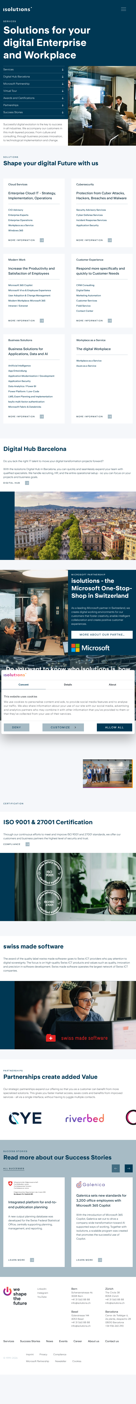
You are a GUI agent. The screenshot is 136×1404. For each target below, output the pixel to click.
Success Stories (30, 1341)
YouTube (42, 1297)
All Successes (13, 1168)
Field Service (83, 305)
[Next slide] (129, 776)
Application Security (87, 225)
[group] (24, 1118)
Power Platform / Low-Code (23, 391)
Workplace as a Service (21, 225)
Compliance (12, 844)
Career (77, 1341)
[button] (34, 771)
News (49, 1341)
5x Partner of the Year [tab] (16, 782)
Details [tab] (68, 684)
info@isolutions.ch (81, 1303)
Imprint (30, 1354)
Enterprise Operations (20, 220)
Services (8, 1341)
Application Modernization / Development (31, 376)
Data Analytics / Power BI (22, 386)
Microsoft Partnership (37, 1361)
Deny (16, 727)
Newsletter (60, 1361)
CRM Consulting (85, 285)
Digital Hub (11, 483)
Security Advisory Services (91, 210)
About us (93, 1341)
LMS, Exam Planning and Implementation (30, 396)
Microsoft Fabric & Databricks (24, 406)
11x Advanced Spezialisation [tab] (20, 777)
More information (21, 240)
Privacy (43, 1354)
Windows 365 (15, 230)
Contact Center (84, 311)
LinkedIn (41, 1289)
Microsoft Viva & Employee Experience (29, 290)
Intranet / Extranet (18, 305)
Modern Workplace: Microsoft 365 (26, 300)
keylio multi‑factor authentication (26, 401)
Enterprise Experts (18, 215)
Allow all (114, 727)
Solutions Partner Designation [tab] (22, 771)
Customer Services (86, 300)
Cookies (76, 1361)
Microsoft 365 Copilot (20, 285)
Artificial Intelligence (19, 365)
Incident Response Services (91, 220)
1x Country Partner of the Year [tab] (21, 788)
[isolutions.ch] (62, 9)
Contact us (112, 1341)
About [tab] (112, 684)
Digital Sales (83, 290)
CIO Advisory (15, 210)
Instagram (42, 1293)
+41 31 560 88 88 (80, 1299)
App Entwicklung (17, 370)
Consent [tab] (24, 684)
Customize (60, 727)
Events (63, 1341)
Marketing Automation (88, 295)
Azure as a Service (86, 365)
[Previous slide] (116, 1168)
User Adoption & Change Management (29, 295)
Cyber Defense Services (89, 215)
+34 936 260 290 (114, 1326)
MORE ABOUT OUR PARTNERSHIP (102, 634)
